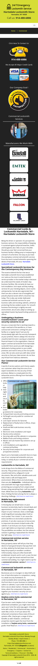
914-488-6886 (23, 17)
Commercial (21, 648)
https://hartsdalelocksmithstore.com (19, 643)
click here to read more (24, 496)
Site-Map (30, 653)
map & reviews (24, 638)
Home (13, 31)
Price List (22, 653)
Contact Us (27, 650)
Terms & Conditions (11, 653)
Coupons (19, 650)
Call (19, 663)
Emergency (10, 650)
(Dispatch (23, 646)
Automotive (30, 648)
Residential (12, 648)
